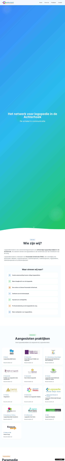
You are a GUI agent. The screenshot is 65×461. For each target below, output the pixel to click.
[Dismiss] (63, 459)
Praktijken (53, 2)
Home (40, 2)
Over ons (46, 2)
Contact (60, 2)
